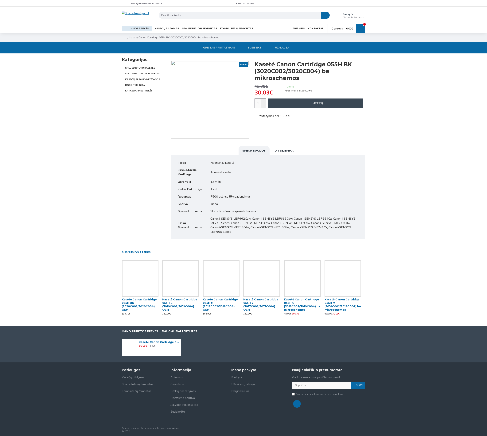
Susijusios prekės (136, 252)
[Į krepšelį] (140, 350)
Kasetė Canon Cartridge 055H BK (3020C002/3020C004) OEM (139, 305)
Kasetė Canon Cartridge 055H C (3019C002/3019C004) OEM (179, 305)
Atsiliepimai (284, 150)
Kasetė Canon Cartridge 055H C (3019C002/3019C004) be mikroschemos (302, 305)
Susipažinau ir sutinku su (319, 394)
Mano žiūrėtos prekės (140, 331)
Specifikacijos (254, 150)
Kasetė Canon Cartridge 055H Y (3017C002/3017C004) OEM (260, 305)
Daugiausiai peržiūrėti (180, 331)
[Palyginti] (148, 296)
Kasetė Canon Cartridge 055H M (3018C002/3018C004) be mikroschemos (343, 305)
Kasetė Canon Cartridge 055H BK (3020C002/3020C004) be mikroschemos (159, 342)
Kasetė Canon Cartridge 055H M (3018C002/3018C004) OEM (220, 305)
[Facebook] (297, 404)
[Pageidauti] (140, 296)
